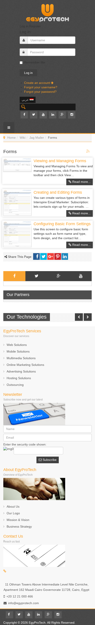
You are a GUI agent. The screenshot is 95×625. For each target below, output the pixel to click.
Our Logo (13, 513)
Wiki (22, 137)
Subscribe (49, 459)
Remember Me (34, 62)
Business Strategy (19, 526)
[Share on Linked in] (64, 256)
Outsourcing (15, 384)
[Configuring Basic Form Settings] (17, 234)
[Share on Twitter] (43, 256)
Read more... (81, 181)
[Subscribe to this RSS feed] (88, 151)
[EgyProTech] (47, 11)
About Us (13, 506)
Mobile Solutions (18, 351)
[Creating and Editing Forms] (17, 203)
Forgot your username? (40, 87)
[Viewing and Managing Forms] (17, 165)
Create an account (37, 83)
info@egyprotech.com (23, 603)
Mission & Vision (18, 520)
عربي (26, 99)
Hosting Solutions (19, 378)
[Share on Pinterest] (57, 256)
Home (11, 137)
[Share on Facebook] (36, 256)
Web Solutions (17, 345)
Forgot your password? (40, 91)
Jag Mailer (36, 137)
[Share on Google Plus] (50, 256)
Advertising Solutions (21, 371)
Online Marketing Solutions (25, 365)
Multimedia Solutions (21, 358)
